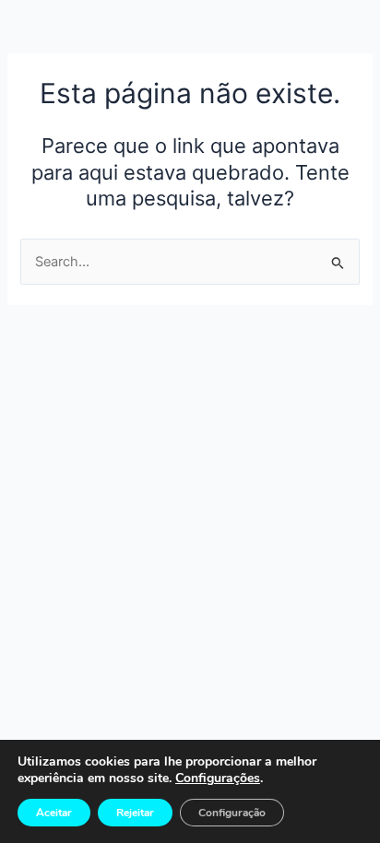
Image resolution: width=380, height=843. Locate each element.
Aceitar (54, 812)
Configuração (232, 812)
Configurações (217, 778)
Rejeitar (135, 812)
